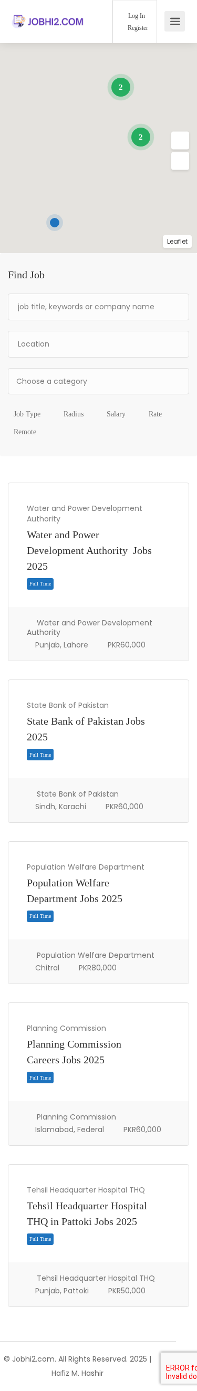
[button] (180, 141)
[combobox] (98, 381)
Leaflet (177, 241)
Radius (74, 414)
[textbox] (98, 381)
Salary (116, 414)
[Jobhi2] (48, 10)
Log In (136, 15)
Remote (25, 432)
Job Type (27, 414)
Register (137, 28)
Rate (155, 414)
